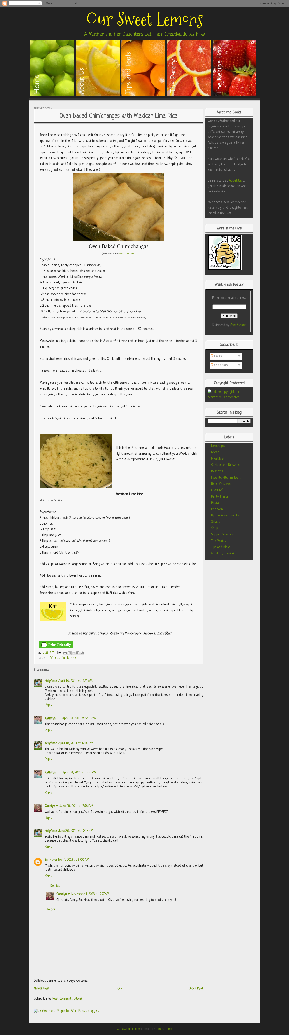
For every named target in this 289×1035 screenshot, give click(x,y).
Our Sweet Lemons (144, 19)
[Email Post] (59, 652)
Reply (48, 705)
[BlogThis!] (69, 653)
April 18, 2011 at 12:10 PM (75, 743)
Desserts (217, 471)
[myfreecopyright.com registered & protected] (229, 397)
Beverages (218, 446)
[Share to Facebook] (78, 653)
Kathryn (50, 718)
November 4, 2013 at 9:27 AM (90, 894)
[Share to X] (73, 653)
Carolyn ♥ (51, 806)
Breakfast (217, 459)
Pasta (215, 503)
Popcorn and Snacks (225, 516)
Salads (215, 522)
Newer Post (41, 989)
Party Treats (219, 497)
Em (46, 860)
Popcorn (217, 509)
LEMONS (217, 490)
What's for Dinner (64, 658)
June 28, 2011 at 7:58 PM (76, 806)
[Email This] (65, 653)
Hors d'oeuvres (221, 484)
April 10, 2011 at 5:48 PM (79, 718)
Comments (220, 365)
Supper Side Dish (223, 535)
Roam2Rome (164, 1028)
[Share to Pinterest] (82, 653)
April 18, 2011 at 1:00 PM (79, 773)
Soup (214, 528)
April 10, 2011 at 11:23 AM (75, 681)
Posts (217, 356)
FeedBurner (238, 325)
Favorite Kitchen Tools (226, 478)
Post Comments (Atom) (67, 999)
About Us (235, 181)
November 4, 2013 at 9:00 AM (69, 860)
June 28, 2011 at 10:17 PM (75, 831)
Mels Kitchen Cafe (126, 253)
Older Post (196, 989)
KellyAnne (51, 681)
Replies (55, 886)
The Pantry (218, 541)
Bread (215, 452)
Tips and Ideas (220, 547)
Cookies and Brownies (225, 465)
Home (119, 989)
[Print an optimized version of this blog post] (56, 647)
